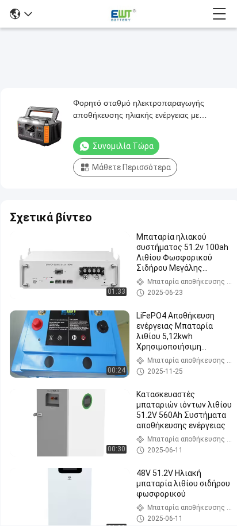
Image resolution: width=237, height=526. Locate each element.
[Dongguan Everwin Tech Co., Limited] (122, 13)
